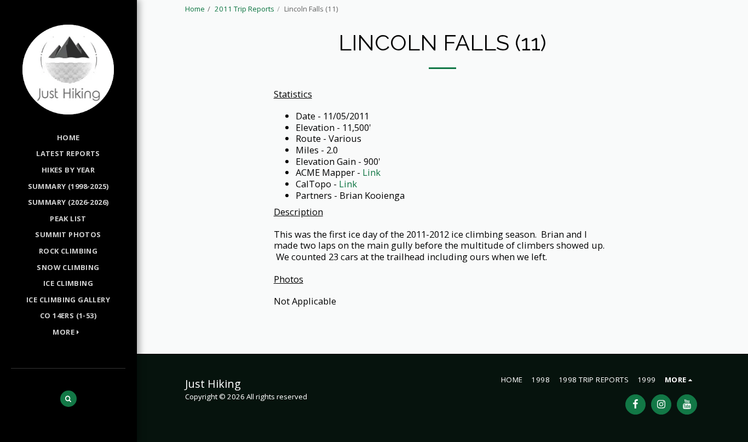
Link (372, 172)
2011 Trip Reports (244, 9)
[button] (68, 399)
